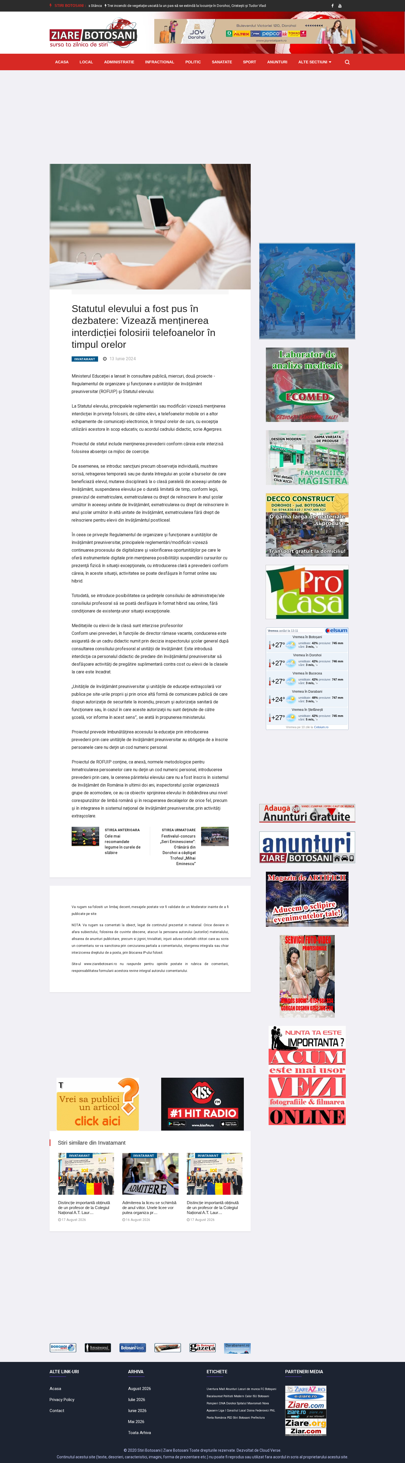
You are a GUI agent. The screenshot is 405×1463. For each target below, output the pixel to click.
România (220, 1417)
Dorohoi (231, 1403)
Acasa (62, 62)
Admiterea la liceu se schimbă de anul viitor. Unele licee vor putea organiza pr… (149, 1207)
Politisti (228, 1396)
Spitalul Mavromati (249, 1403)
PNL (272, 1410)
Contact (57, 1410)
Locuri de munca (249, 1389)
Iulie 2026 (136, 1399)
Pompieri (212, 1403)
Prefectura (258, 1417)
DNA (222, 1403)
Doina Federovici (258, 1410)
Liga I (222, 1410)
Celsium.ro (321, 727)
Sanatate (222, 62)
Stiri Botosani (241, 1417)
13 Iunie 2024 (122, 358)
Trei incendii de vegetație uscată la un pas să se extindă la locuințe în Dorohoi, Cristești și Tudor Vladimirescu (159, 6)
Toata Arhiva (139, 1432)
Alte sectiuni (312, 62)
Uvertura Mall (216, 1389)
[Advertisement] (202, 112)
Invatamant (84, 359)
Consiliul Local (236, 1410)
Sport (249, 62)
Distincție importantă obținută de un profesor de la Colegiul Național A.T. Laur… (84, 1207)
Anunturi (277, 62)
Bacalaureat (215, 1396)
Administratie (119, 62)
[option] (160, 5)
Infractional (159, 62)
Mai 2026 (136, 1421)
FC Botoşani (268, 1389)
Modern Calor (243, 1396)
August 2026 (139, 1388)
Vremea (273, 630)
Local (86, 62)
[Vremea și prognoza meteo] (337, 630)
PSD (229, 1417)
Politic (193, 62)
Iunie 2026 (137, 1410)
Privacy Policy (62, 1399)
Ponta (210, 1417)
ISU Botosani (261, 1396)
